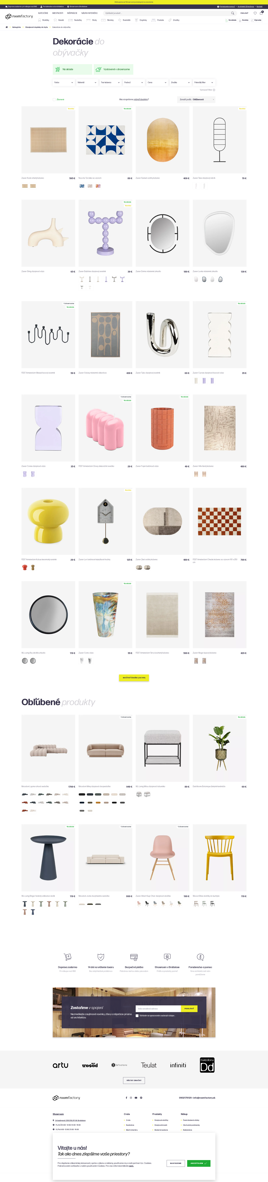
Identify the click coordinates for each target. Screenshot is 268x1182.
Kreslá (61, 20)
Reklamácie (187, 1130)
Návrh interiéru (90, 13)
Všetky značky (134, 1080)
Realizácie (130, 1125)
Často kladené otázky (191, 1120)
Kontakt (259, 7)
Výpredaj (257, 20)
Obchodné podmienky (191, 1125)
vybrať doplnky (141, 99)
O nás (128, 1120)
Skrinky (110, 20)
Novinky (245, 20)
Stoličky (45, 20)
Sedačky (78, 20)
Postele (160, 20)
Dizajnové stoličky (161, 1120)
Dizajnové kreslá (161, 1125)
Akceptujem (197, 1163)
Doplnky (143, 20)
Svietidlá (126, 20)
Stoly (94, 20)
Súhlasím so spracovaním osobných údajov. (157, 1016)
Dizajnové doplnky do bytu (36, 27)
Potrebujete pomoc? (227, 7)
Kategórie (43, 13)
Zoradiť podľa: (186, 99)
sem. (131, 1166)
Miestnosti (57, 13)
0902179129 (185, 1098)
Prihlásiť (244, 13)
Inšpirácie (72, 13)
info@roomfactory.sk (204, 1098)
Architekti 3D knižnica (246, 7)
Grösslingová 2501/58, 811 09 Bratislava (70, 1121)
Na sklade (232, 20)
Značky (176, 20)
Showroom (58, 1114)
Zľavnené (60, 100)
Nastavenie (175, 1163)
